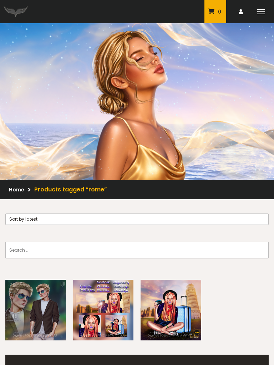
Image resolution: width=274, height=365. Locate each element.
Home (16, 189)
